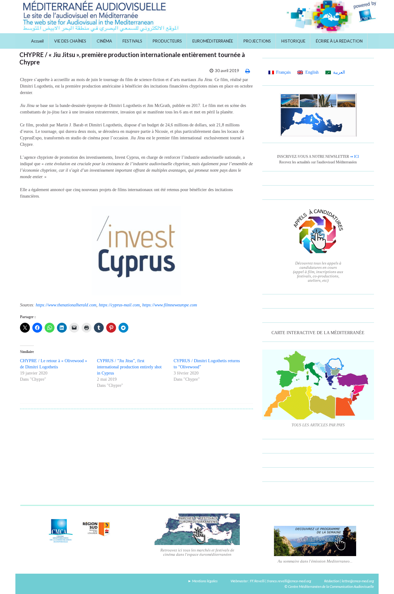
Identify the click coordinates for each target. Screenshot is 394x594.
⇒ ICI (354, 156)
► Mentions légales (203, 581)
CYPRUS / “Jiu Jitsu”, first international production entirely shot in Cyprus (129, 366)
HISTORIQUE (293, 41)
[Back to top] (380, 580)
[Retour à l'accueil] (197, 16)
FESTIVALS (132, 41)
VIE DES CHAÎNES (70, 41)
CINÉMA (104, 41)
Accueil (37, 41)
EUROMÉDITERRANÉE (212, 41)
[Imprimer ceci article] (247, 71)
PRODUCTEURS (167, 41)
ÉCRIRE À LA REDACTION (339, 41)
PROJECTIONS (257, 41)
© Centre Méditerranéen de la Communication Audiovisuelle (329, 586)
